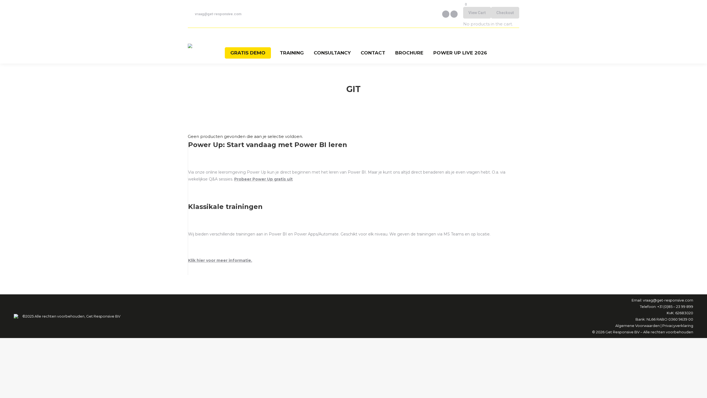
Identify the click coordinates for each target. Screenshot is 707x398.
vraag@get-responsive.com (218, 14)
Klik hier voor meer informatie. (220, 260)
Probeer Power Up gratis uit (263, 179)
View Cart (477, 13)
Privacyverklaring (677, 325)
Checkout (505, 13)
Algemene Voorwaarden (637, 325)
